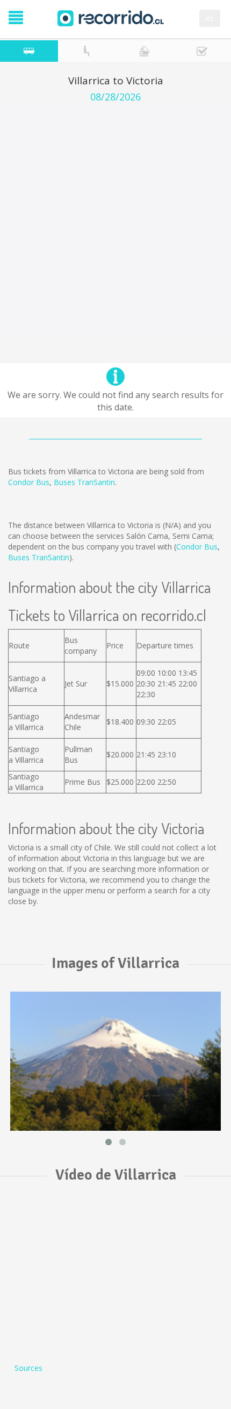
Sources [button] (28, 1368)
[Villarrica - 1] (115, 1061)
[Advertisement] (115, 223)
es (210, 18)
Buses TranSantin (84, 482)
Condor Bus (28, 482)
